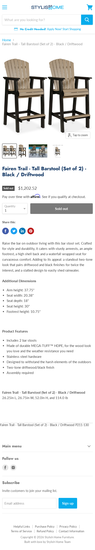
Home (6, 40)
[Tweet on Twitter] (14, 231)
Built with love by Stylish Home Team (47, 542)
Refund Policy (45, 531)
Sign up (68, 503)
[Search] (87, 20)
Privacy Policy (68, 526)
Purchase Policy (45, 526)
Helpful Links (21, 526)
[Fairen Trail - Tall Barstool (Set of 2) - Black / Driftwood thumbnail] (38, 151)
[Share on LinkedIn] (22, 231)
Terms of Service (21, 531)
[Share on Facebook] (5, 231)
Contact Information (71, 531)
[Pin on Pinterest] (30, 231)
